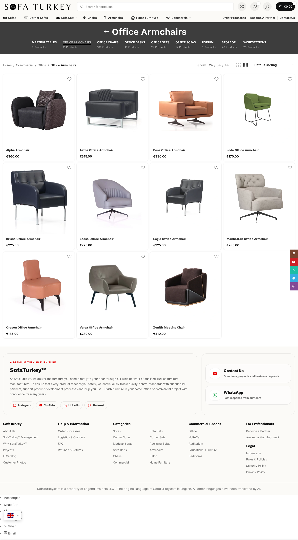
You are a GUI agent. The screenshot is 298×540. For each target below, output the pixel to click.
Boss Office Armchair (169, 150)
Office (42, 65)
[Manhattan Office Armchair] (259, 198)
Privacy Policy (255, 472)
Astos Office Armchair (96, 150)
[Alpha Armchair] (39, 110)
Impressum (253, 453)
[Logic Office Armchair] (186, 198)
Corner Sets (157, 437)
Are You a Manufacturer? (262, 437)
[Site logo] (38, 6)
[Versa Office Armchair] (112, 287)
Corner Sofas (121, 437)
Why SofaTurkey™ (15, 443)
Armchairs (156, 450)
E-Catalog (9, 456)
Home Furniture (160, 462)
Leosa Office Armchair (96, 239)
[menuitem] (11, 498)
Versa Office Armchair (96, 327)
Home (7, 65)
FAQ (60, 443)
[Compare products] (242, 6)
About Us (9, 431)
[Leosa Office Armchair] (112, 198)
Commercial (24, 65)
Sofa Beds (120, 450)
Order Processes (69, 431)
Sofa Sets (156, 431)
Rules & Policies (256, 459)
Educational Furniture (203, 450)
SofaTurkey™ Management (21, 437)
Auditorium (196, 443)
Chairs (117, 456)
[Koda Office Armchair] (259, 110)
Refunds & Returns (70, 450)
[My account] (267, 6)
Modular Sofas (122, 443)
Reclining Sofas (160, 443)
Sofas (117, 431)
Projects (8, 450)
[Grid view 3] (238, 65)
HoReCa (194, 437)
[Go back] (107, 32)
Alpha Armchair (17, 150)
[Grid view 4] (245, 65)
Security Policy (256, 465)
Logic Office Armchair (169, 239)
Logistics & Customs (71, 437)
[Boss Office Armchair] (186, 110)
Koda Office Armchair (243, 150)
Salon (153, 456)
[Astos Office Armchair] (112, 110)
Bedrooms (195, 456)
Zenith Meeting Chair (169, 327)
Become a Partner (258, 431)
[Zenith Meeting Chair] (186, 287)
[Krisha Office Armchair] (39, 198)
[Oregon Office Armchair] (39, 287)
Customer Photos (14, 462)
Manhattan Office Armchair (247, 239)
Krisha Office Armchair (23, 239)
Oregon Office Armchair (24, 327)
